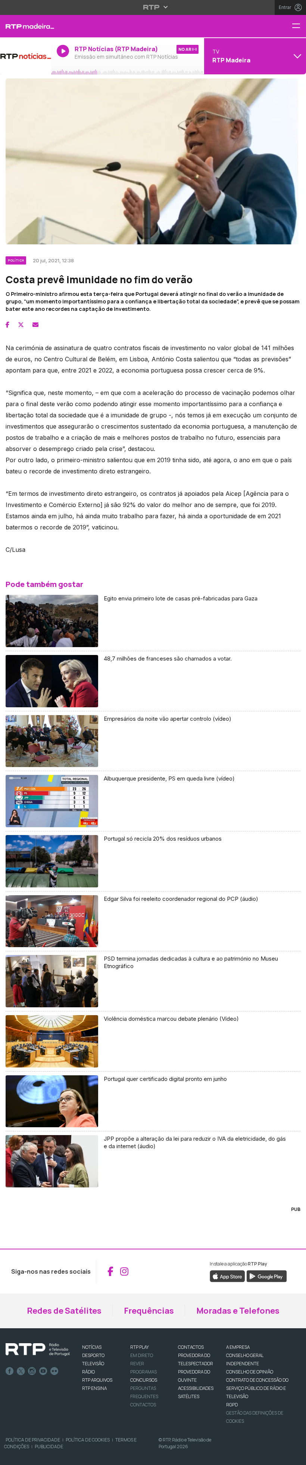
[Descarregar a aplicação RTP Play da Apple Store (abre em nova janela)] (227, 1276)
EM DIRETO (141, 1355)
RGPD (232, 1404)
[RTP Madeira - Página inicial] (25, 26)
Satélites (188, 1396)
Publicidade (49, 1446)
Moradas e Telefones (238, 1310)
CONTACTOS (191, 1347)
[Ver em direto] (25, 56)
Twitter (21, 1371)
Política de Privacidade (33, 1440)
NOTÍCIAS (92, 1347)
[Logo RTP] (38, 1349)
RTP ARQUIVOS (97, 1380)
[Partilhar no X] (21, 325)
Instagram (32, 1371)
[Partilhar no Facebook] (7, 325)
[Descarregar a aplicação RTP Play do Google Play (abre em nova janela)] (266, 1276)
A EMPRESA (238, 1347)
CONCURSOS (143, 1380)
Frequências (149, 1310)
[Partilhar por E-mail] (35, 325)
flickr (54, 1371)
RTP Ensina (94, 1388)
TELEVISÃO (93, 1363)
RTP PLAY (139, 1347)
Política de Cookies (88, 1440)
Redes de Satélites (64, 1310)
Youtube (43, 1371)
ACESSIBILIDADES (195, 1388)
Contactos (143, 1404)
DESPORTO (93, 1355)
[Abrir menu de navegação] (299, 26)
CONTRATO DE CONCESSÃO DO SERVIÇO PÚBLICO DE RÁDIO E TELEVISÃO (257, 1388)
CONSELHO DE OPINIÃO (249, 1372)
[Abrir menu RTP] (153, 7)
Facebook (10, 1371)
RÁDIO (88, 1372)
